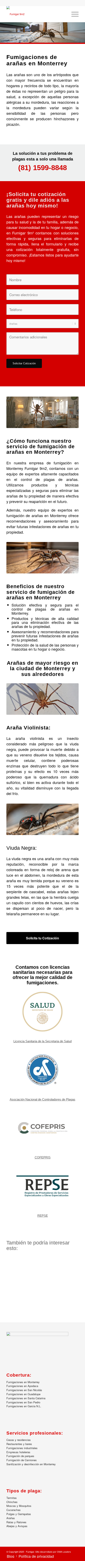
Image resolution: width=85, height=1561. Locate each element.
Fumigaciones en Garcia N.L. (23, 1406)
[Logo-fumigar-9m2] (35, 14)
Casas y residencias (18, 1440)
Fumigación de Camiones (21, 1460)
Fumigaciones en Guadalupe (23, 1394)
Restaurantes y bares (19, 1444)
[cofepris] (42, 1127)
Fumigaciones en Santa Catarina (25, 1398)
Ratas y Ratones (16, 1522)
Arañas (10, 1518)
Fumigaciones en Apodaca (22, 1386)
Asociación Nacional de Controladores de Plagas (42, 1099)
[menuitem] (73, 14)
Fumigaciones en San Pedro (23, 1402)
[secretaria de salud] (42, 1011)
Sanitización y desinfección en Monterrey (31, 1464)
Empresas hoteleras (18, 1452)
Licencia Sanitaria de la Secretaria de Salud (42, 1041)
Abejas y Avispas (16, 1526)
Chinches (12, 1502)
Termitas (11, 1498)
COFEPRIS (43, 1157)
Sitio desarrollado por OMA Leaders (53, 1551)
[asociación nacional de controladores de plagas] (42, 1069)
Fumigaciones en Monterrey (23, 1382)
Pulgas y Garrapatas (18, 1514)
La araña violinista (25, 738)
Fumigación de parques (20, 1456)
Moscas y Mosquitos (18, 1506)
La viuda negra (18, 858)
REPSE (42, 1215)
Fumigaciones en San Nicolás (24, 1390)
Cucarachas (13, 1510)
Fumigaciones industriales (22, 1448)
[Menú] (73, 14)
